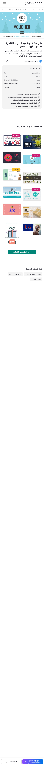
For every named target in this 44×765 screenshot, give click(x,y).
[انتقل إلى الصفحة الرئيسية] (32, 3)
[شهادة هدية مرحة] (12, 232)
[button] (11, 761)
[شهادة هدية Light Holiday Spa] (32, 177)
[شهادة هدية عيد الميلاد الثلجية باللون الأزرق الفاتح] (32, 160)
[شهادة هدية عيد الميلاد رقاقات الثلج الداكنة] (12, 157)
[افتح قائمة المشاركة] (7, 61)
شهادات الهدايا (18, 9)
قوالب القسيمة (28, 9)
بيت (42, 9)
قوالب (36, 9)
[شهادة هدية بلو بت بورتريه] (32, 229)
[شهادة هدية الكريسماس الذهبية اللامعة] (32, 212)
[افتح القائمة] (4, 3)
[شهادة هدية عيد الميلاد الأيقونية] (12, 140)
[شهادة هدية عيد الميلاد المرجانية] (12, 209)
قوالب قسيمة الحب (15, 274)
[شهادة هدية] (32, 142)
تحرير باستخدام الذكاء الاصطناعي (34, 761)
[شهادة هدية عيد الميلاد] (12, 192)
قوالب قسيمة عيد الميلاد (33, 274)
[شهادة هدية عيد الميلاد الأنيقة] (12, 174)
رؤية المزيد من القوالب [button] (22, 251)
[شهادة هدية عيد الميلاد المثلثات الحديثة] (32, 195)
